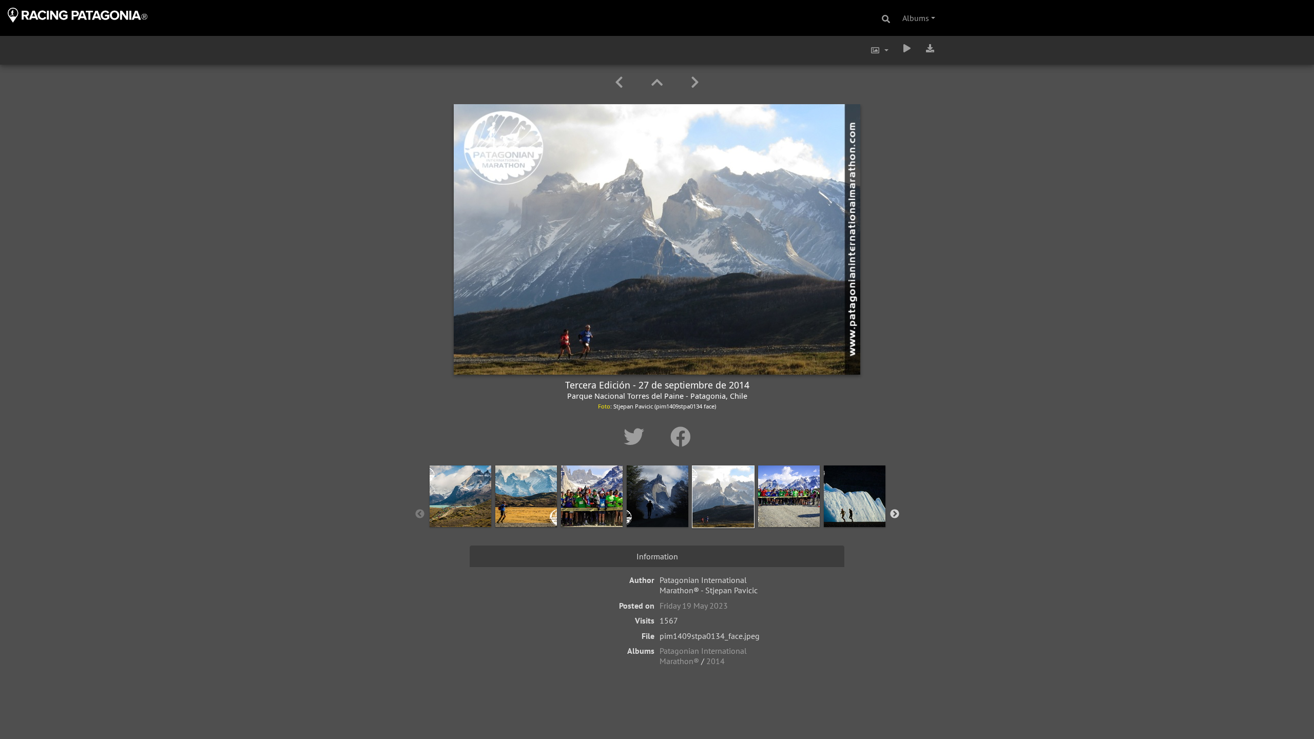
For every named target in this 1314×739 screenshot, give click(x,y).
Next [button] (895, 514)
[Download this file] (930, 48)
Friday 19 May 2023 (694, 605)
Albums (915, 18)
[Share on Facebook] (680, 436)
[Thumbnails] (659, 82)
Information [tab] (657, 556)
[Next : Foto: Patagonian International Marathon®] (695, 82)
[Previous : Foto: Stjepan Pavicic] (621, 82)
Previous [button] (420, 514)
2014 (715, 661)
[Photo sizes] (879, 50)
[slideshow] (907, 48)
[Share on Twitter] (636, 436)
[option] (460, 512)
